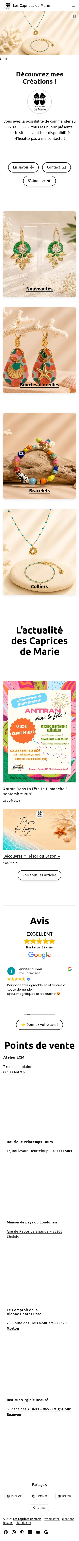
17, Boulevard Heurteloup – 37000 (39, 1151)
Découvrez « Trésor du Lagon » (31, 856)
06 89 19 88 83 (18, 127)
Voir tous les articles (39, 875)
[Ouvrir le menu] (73, 5)
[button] (74, 16)
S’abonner (36, 181)
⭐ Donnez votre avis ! (39, 1024)
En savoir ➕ (23, 167)
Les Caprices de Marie (31, 5)
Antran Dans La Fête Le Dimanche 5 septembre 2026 (35, 791)
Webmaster (52, 1519)
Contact (53, 167)
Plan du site (23, 1523)
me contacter (52, 138)
